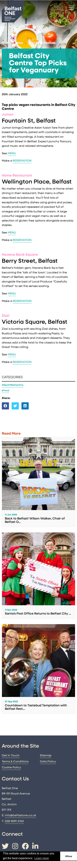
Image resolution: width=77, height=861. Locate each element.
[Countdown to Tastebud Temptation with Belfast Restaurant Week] (38, 669)
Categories (12, 377)
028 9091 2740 (14, 821)
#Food (5, 390)
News (19, 43)
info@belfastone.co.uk (20, 815)
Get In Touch (11, 755)
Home (5, 43)
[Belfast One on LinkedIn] (35, 847)
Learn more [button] (41, 858)
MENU (12, 153)
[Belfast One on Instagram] (15, 847)
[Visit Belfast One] (12, 11)
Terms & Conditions (15, 761)
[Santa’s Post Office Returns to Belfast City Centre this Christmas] (38, 575)
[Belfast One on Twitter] (5, 847)
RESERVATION (22, 160)
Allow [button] (68, 856)
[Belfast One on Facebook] (25, 847)
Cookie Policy (11, 767)
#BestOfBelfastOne (42, 43)
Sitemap (45, 755)
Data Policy (48, 761)
